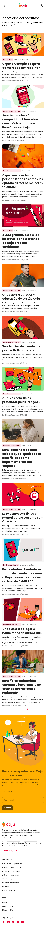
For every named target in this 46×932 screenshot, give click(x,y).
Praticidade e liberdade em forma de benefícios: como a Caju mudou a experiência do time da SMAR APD (23, 575)
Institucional (8, 59)
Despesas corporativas (11, 871)
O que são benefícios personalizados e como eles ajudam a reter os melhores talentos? (22, 181)
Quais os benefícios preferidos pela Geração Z (21, 400)
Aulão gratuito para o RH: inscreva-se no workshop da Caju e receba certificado (20, 241)
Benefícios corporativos (12, 111)
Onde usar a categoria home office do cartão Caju (22, 631)
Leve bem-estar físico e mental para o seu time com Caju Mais (22, 517)
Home (4, 902)
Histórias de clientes (10, 565)
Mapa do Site (7, 910)
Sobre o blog (7, 906)
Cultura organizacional (11, 446)
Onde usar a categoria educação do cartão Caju (21, 296)
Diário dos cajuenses (10, 875)
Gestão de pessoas (10, 879)
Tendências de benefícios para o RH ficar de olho (21, 348)
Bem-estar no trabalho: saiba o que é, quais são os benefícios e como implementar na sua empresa (21, 458)
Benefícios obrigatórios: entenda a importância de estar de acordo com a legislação (21, 687)
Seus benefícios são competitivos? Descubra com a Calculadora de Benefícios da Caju (20, 121)
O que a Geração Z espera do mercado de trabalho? (21, 66)
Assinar (7, 808)
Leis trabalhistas (8, 890)
